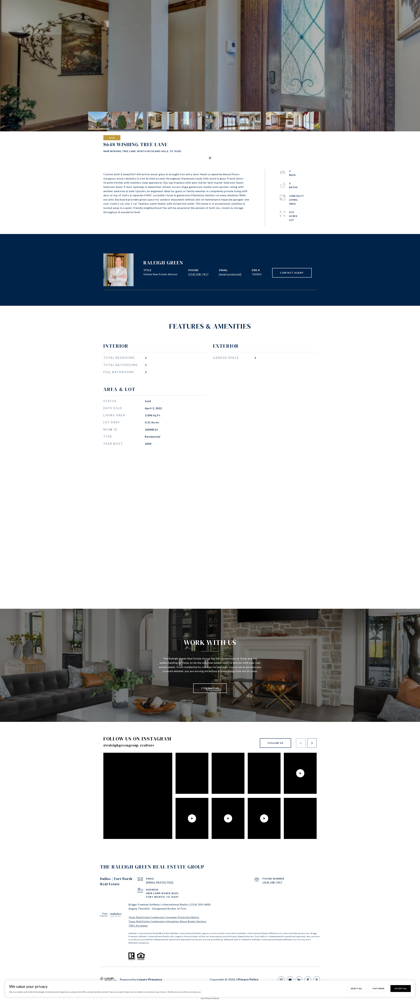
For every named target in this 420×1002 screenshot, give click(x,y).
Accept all (401, 988)
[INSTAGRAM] (281, 979)
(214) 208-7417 (198, 274)
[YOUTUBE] (290, 979)
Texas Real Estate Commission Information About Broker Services (167, 921)
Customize (378, 988)
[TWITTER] (316, 979)
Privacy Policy (248, 979)
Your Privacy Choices (210, 998)
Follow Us (275, 743)
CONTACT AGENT (292, 272)
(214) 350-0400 (200, 904)
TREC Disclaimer (138, 925)
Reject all (356, 988)
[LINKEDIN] (299, 979)
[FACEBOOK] (307, 979)
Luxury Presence (149, 979)
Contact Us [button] (210, 688)
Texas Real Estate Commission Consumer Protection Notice (163, 917)
